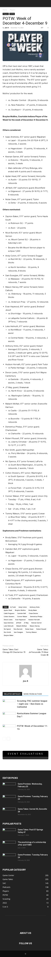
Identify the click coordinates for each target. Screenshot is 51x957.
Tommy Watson (31, 632)
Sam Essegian (18, 632)
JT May (26, 623)
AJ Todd (13, 607)
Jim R (7, 28)
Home (5, 10)
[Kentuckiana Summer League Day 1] (9, 716)
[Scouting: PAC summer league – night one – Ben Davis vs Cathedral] (9, 703)
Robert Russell (41, 629)
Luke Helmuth (8, 626)
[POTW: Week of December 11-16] (9, 729)
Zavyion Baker (8, 635)
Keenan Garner (36, 623)
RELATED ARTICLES (12, 694)
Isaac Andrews (8, 623)
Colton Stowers (9, 616)
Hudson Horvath (34, 620)
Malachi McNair (21, 626)
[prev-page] (4, 738)
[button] (4, 3)
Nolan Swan (29, 629)
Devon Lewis (8, 620)
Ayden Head (8, 610)
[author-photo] (25, 677)
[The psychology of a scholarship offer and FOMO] (9, 845)
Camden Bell (21, 613)
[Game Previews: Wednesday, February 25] (9, 787)
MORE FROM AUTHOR (33, 694)
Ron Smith (7, 632)
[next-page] (8, 738)
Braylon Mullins (20, 610)
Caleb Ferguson (9, 613)
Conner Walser (22, 616)
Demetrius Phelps (36, 616)
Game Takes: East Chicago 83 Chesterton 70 (14, 650)
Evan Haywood (20, 620)
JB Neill (18, 623)
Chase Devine (33, 613)
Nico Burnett (18, 629)
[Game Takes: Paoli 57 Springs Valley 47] (9, 832)
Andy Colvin (23, 607)
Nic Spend (7, 629)
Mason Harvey (35, 626)
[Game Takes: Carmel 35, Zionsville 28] (9, 812)
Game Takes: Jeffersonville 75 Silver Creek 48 (38, 652)
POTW (12, 14)
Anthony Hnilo (35, 607)
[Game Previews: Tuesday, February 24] (9, 799)
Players (12, 10)
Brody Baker (33, 610)
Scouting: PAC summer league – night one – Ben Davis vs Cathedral (32, 704)
